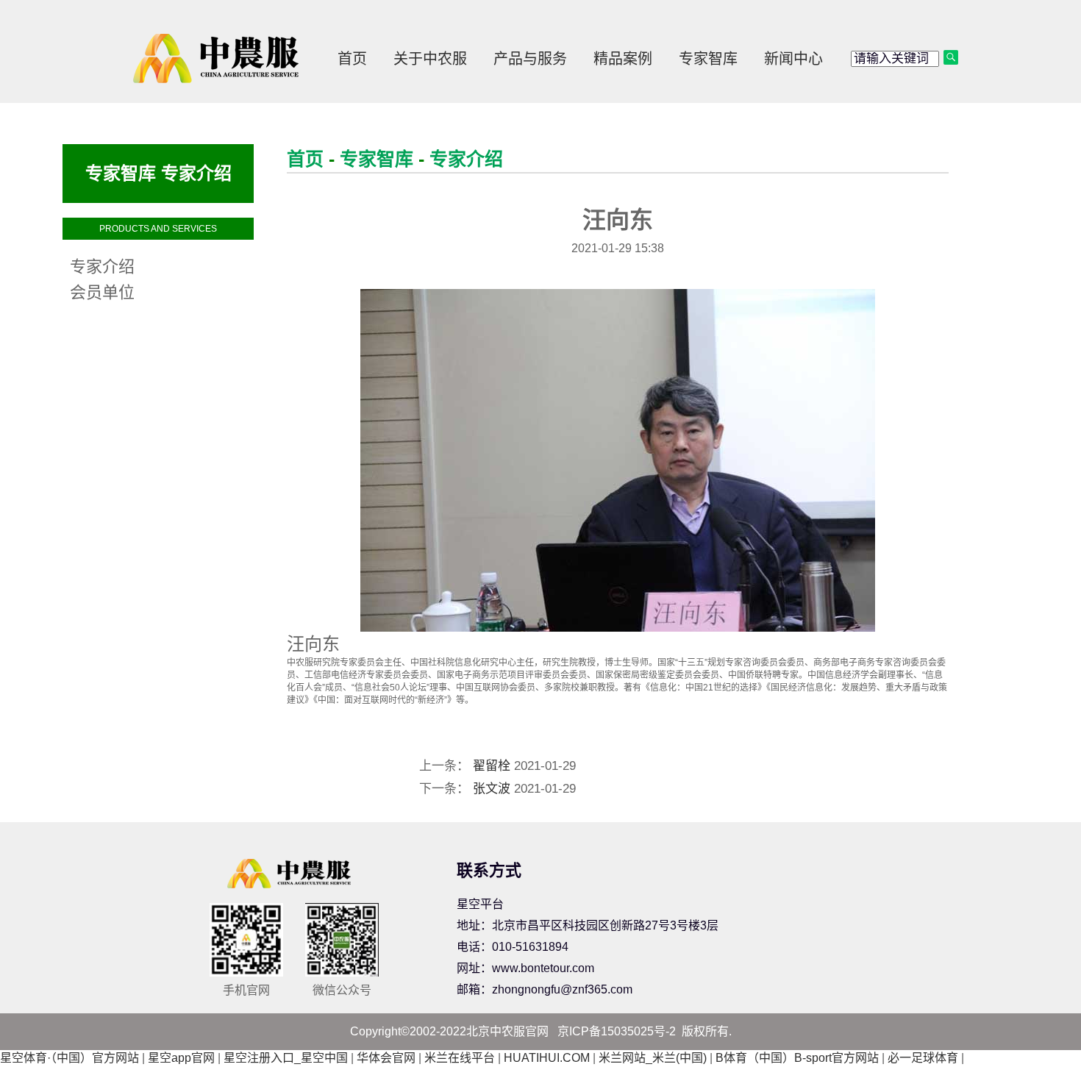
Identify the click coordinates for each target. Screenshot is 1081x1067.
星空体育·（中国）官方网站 (69, 1058)
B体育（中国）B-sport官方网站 (797, 1058)
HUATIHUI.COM (547, 1058)
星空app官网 (181, 1058)
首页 (352, 59)
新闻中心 (793, 59)
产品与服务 (530, 59)
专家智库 (708, 59)
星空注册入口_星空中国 (286, 1058)
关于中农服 (430, 59)
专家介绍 (466, 159)
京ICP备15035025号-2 (616, 1031)
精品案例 (622, 59)
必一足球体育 (923, 1058)
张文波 (491, 789)
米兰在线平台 (459, 1058)
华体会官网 (386, 1058)
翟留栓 (491, 766)
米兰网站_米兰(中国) (653, 1058)
